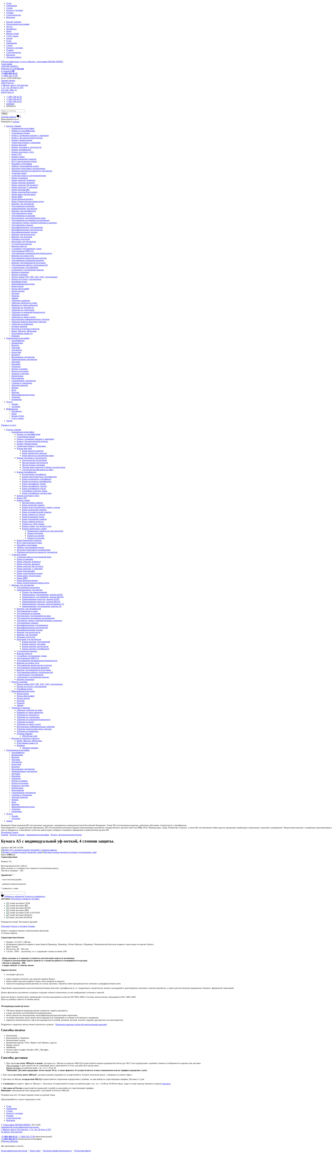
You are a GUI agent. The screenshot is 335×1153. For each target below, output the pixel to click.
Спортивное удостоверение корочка (28, 270)
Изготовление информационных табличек (30, 319)
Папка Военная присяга (22, 199)
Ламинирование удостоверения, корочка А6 (41, 606)
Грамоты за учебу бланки (33, 524)
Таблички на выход (20, 314)
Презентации (17, 376)
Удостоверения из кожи (22, 213)
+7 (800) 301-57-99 (9, 76)
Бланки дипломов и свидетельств (26, 147)
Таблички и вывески (21, 300)
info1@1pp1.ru (7, 83)
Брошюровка (17, 343)
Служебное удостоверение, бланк (26, 248)
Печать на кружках (20, 371)
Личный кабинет (13, 57)
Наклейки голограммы (22, 164)
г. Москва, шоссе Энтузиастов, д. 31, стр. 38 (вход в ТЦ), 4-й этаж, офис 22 (14, 87)
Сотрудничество (13, 15)
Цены (8, 31)
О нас (8, 3)
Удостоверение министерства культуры (29, 258)
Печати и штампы (20, 274)
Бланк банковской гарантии (24, 159)
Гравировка (17, 399)
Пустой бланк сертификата (34, 474)
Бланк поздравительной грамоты (36, 512)
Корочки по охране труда (23, 256)
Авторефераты (18, 340)
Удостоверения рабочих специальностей (30, 265)
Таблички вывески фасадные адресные (29, 322)
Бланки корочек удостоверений (36, 642)
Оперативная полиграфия (17, 24)
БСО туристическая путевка (24, 161)
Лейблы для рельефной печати (25, 166)
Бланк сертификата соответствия (36, 493)
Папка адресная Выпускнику (25, 192)
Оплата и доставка (14, 10)
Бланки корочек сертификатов (35, 649)
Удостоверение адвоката (22, 225)
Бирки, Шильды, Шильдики (24, 331)
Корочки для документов (23, 204)
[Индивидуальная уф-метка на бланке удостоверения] (69, 852)
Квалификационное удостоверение (27, 227)
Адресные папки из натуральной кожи (29, 175)
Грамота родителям (35, 538)
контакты (166, 1084)
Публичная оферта (82, 1151)
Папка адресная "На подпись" (25, 185)
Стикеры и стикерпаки (22, 383)
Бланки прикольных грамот (34, 528)
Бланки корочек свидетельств (35, 646)
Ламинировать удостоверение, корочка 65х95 (42, 594)
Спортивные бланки (21, 133)
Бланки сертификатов (21, 149)
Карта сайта (35, 1151)
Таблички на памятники (22, 324)
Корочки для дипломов (22, 237)
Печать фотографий (20, 289)
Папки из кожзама (20, 178)
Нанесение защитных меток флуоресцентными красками (81, 1024)
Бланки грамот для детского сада (36, 526)
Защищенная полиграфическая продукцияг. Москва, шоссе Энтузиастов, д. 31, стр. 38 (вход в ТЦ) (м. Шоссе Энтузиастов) (26, 1129)
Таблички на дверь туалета (24, 317)
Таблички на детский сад (23, 307)
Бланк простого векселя (32, 451)
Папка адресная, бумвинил (23, 180)
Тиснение (16, 406)
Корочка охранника (20, 272)
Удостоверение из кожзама (23, 215)
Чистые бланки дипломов (33, 465)
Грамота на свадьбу (35, 536)
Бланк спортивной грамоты (34, 519)
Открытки (16, 366)
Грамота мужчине (35, 533)
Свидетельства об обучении (34, 460)
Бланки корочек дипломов (34, 644)
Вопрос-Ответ (12, 33)
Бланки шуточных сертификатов (36, 481)
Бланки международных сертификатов (39, 477)
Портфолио (11, 29)
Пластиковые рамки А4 (22, 333)
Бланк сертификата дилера (34, 484)
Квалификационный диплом (24, 232)
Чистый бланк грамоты (32, 503)
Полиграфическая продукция (14, 1151)
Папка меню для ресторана (24, 194)
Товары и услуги (8, 425)
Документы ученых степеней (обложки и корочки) (34, 223)
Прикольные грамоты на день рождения (45, 531)
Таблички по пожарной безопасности (28, 312)
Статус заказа (12, 36)
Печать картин (18, 291)
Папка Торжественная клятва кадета (28, 201)
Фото (14, 390)
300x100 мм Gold (29, 736)
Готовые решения (19, 326)
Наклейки (16, 364)
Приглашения (18, 378)
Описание (5, 926)
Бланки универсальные (22, 140)
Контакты (10, 17)
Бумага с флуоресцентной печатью (27, 138)
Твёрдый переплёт (20, 385)
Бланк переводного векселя (34, 453)
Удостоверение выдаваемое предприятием (30, 220)
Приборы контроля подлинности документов (32, 171)
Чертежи (15, 392)
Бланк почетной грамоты (33, 505)
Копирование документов (23, 357)
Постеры (15, 293)
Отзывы (9, 13)
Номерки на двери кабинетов (25, 305)
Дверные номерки (30, 748)
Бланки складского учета (23, 152)
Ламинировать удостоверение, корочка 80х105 (43, 597)
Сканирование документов (24, 380)
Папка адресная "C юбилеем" (25, 187)
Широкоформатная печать (23, 284)
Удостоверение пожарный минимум (28, 260)
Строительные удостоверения (25, 267)
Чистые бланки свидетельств (35, 462)
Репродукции (18, 286)
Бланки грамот (18, 157)
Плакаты (15, 296)
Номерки (16, 336)
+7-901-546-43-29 (14, 97)
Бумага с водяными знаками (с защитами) (30, 135)
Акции (9, 38)
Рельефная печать (19, 281)
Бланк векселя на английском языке (38, 455)
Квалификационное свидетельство (27, 230)
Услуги (9, 26)
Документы (17, 350)
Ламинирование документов (24, 208)
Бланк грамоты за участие (33, 514)
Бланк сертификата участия (34, 486)
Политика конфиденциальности (57, 1151)
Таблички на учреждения (23, 310)
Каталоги (16, 355)
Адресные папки (19, 173)
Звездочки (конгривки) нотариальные (28, 168)
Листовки (16, 362)
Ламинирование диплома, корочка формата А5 (43, 604)
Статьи (9, 8)
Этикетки (16, 397)
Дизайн (15, 404)
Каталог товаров (13, 22)
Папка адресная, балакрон (23, 182)
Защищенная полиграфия (23, 128)
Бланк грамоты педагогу (33, 521)
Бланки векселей (19, 145)
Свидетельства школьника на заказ (37, 470)
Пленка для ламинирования (34, 592)
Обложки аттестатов (21, 239)
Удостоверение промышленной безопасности (32, 253)
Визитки (15, 345)
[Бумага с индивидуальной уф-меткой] (21, 852)
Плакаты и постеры (20, 373)
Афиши (15, 298)
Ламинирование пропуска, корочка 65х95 (40, 599)
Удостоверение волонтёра (23, 206)
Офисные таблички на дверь (24, 303)
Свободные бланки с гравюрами (26, 142)
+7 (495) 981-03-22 (9, 73)
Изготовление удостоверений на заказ (29, 218)
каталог (16, 121)
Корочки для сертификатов (24, 211)
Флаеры (15, 388)
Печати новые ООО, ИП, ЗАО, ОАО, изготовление (34, 277)
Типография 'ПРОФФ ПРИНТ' (17, 1125)
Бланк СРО (17, 154)
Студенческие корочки (22, 244)
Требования (11, 5)
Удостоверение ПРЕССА (23, 251)
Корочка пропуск (19, 246)
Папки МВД (17, 197)
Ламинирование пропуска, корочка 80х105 (41, 602)
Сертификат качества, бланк (34, 491)
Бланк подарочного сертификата (36, 479)
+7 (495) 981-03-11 (9, 1139)
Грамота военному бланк (33, 517)
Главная (4, 835)
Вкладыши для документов (24, 241)
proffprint (10, 104)
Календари (16, 352)
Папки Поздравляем (21, 190)
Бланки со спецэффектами (23, 131)
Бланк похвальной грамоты (34, 510)
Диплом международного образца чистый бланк (43, 467)
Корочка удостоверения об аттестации (29, 263)
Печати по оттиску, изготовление (26, 279)
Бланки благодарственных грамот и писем (41, 507)
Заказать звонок (8, 80)
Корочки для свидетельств (23, 234)
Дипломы (16, 347)
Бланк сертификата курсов (34, 488)
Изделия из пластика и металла (25, 329)
